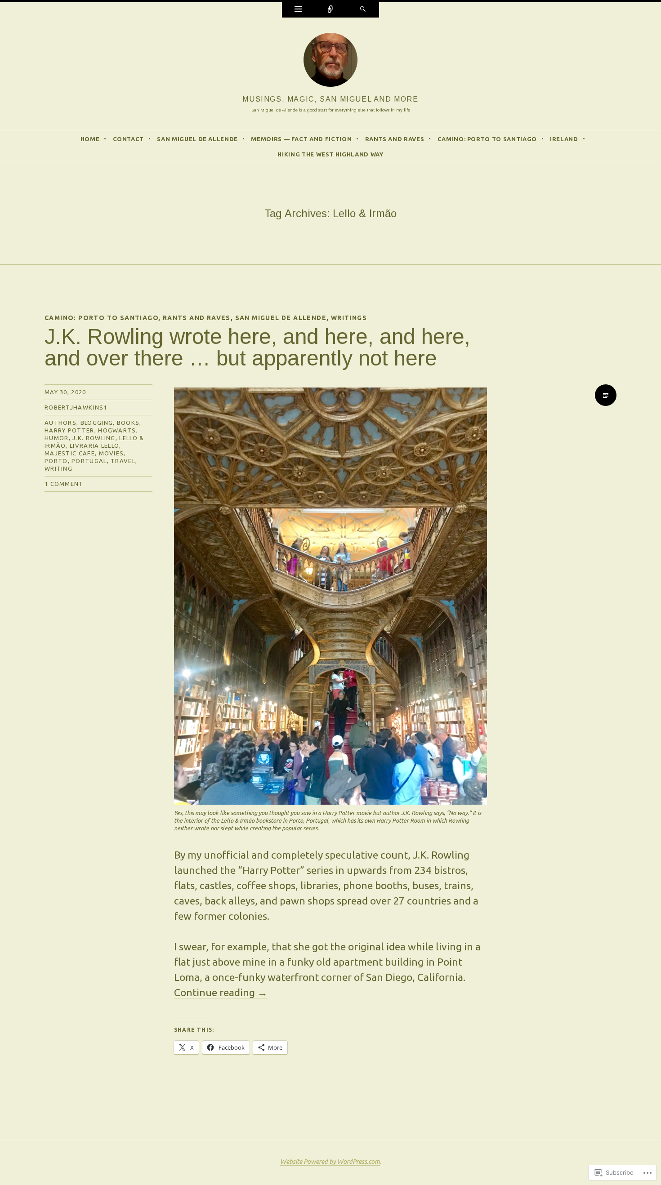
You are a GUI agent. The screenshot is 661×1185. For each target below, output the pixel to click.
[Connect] (330, 10)
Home (90, 139)
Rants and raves (394, 139)
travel (123, 461)
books (128, 422)
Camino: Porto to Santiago (487, 139)
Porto (56, 461)
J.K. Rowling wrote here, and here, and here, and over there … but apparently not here (257, 347)
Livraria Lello (94, 445)
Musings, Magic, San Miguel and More (330, 99)
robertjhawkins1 (76, 407)
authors (60, 422)
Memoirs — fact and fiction (301, 139)
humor (57, 438)
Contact (128, 139)
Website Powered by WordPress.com (330, 1161)
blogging (96, 422)
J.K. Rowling (94, 438)
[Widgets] (298, 10)
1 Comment (64, 484)
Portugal (89, 461)
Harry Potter (69, 430)
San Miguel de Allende (197, 139)
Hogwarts (117, 430)
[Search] (363, 10)
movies (111, 453)
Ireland (564, 139)
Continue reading (221, 992)
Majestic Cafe (70, 453)
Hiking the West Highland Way (330, 154)
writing (58, 468)
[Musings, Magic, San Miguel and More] (330, 62)
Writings (349, 317)
